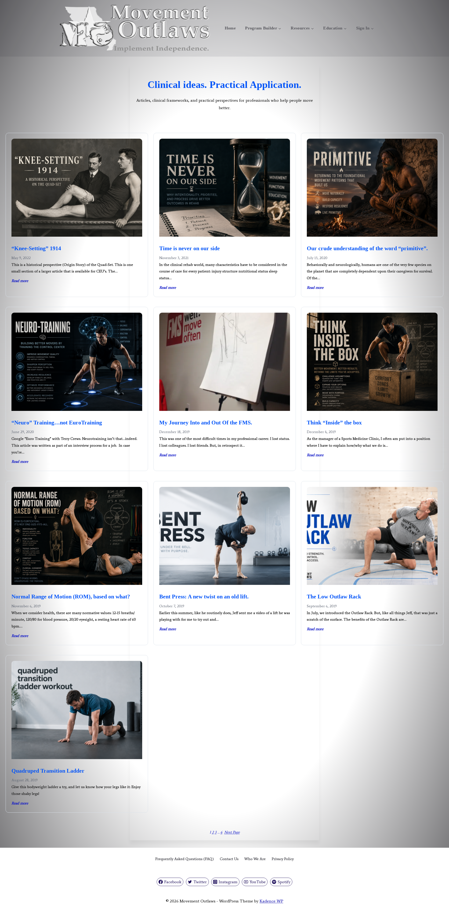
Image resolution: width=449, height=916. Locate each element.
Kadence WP (271, 901)
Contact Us (229, 859)
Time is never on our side (189, 248)
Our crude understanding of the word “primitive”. (367, 248)
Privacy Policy (283, 859)
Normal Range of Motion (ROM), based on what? (70, 597)
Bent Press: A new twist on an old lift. (204, 597)
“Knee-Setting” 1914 (36, 248)
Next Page (232, 832)
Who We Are (255, 859)
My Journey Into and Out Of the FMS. (205, 423)
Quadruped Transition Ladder (47, 771)
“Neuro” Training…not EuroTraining (56, 423)
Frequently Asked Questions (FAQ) (184, 859)
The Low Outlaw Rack (334, 597)
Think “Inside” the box (334, 423)
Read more (19, 281)
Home (230, 28)
